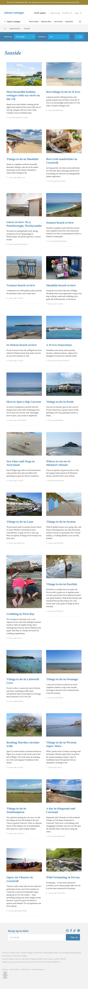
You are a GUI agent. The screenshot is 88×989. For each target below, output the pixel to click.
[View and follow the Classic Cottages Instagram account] (67, 931)
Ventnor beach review (20, 285)
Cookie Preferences (38, 969)
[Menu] (80, 22)
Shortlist (66, 13)
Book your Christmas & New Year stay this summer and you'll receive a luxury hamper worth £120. (43, 2)
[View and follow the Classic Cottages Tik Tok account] (74, 931)
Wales (56, 953)
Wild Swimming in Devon (63, 877)
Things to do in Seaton (60, 521)
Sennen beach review (60, 222)
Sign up (74, 937)
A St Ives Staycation (59, 345)
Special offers (46, 22)
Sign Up (53, 13)
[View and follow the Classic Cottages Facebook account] (71, 931)
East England (6, 956)
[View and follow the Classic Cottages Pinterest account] (78, 931)
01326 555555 (40, 13)
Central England (64, 953)
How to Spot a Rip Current (23, 401)
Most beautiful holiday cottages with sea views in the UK (23, 95)
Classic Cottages (9, 953)
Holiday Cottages (27, 953)
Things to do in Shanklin (22, 159)
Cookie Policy (25, 969)
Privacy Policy (14, 969)
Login (76, 13)
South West (38, 953)
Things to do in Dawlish (61, 584)
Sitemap (5, 969)
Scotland (15, 956)
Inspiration (69, 22)
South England (48, 953)
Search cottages (13, 22)
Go (80, 37)
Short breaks (34, 22)
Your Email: (14, 937)
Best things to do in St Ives (63, 92)
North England (76, 953)
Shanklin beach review (61, 285)
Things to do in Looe (19, 521)
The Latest (20, 37)
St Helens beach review (21, 345)
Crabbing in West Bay (20, 614)
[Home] (5, 28)
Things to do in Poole (60, 401)
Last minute (58, 22)
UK (51, 37)
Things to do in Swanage (62, 679)
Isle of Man (23, 956)
